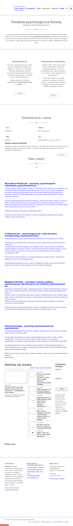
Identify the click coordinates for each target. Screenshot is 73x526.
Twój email (58, 369)
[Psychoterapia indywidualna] (53, 56)
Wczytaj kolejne (9, 357)
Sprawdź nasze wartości (11, 490)
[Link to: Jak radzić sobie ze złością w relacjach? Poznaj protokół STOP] (32, 424)
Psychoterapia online (33, 478)
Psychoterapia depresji (33, 476)
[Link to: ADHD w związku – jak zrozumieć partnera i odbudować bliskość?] (32, 389)
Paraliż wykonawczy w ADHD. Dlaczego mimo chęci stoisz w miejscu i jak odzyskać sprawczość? (44, 402)
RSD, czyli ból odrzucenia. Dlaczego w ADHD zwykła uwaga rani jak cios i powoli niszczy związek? (44, 415)
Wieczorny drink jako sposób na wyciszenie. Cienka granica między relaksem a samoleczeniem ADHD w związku (44, 379)
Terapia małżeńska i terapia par (35, 467)
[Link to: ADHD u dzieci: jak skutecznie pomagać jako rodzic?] (32, 432)
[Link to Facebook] (58, 519)
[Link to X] (61, 519)
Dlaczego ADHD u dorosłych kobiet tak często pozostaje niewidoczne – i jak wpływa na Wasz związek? (15, 389)
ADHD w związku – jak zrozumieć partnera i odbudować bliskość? (44, 391)
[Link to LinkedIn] (64, 519)
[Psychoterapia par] (19, 56)
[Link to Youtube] (66, 519)
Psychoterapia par (19, 61)
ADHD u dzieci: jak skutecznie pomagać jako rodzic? (43, 434)
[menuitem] (20, 8)
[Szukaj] (66, 8)
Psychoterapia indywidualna (53, 61)
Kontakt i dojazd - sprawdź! (57, 479)
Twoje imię (58, 378)
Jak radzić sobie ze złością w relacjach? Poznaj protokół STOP (44, 426)
